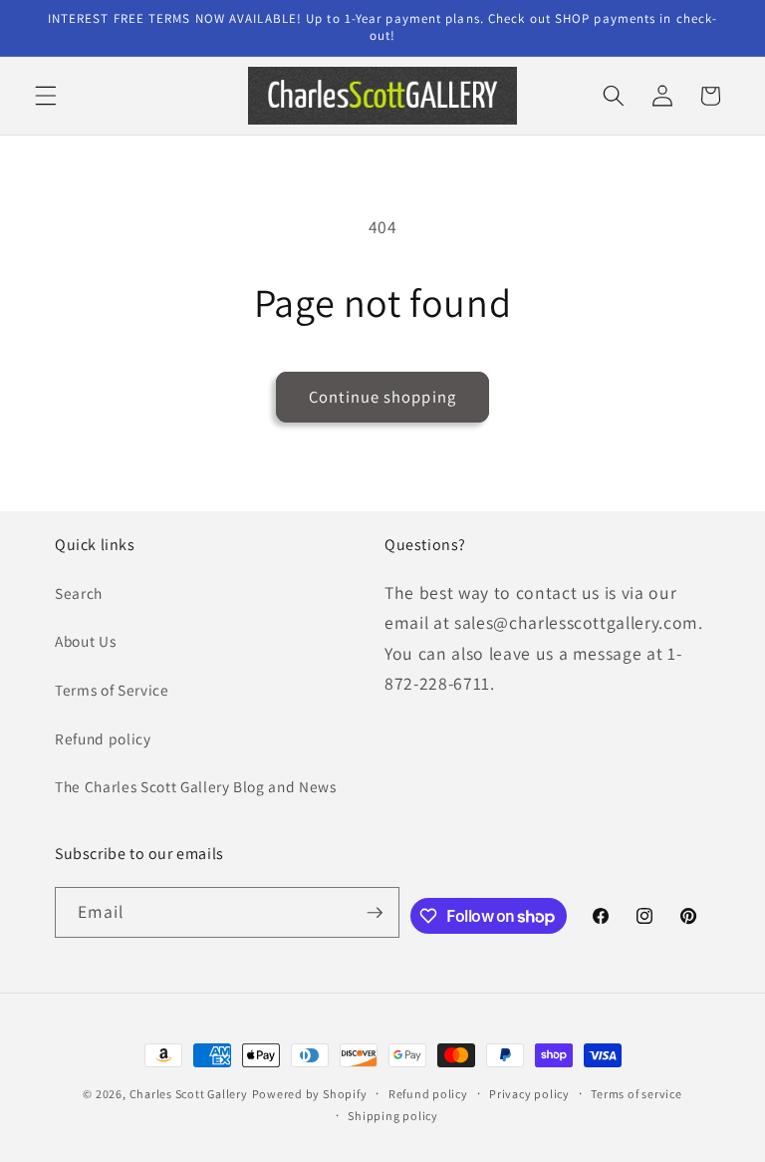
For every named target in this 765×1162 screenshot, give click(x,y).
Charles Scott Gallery (188, 1093)
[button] (46, 96)
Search (79, 593)
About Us (85, 641)
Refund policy (103, 738)
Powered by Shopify (310, 1093)
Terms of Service (112, 690)
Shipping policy (393, 1115)
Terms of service (636, 1093)
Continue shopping (382, 397)
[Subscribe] (374, 913)
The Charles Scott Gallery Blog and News (196, 786)
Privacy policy (529, 1093)
